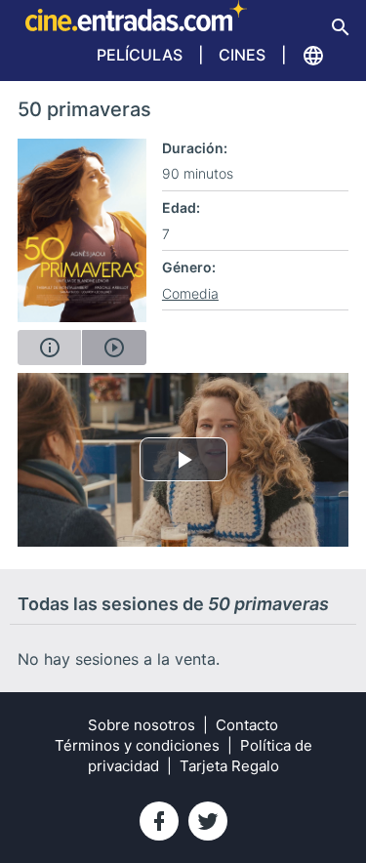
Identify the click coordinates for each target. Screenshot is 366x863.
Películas (140, 54)
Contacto (247, 725)
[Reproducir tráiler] (113, 347)
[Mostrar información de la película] (49, 347)
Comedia (190, 293)
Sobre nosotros (141, 725)
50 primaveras (84, 109)
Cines (242, 54)
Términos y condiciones (137, 745)
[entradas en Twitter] (207, 821)
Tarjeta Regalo (229, 766)
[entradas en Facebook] (159, 821)
